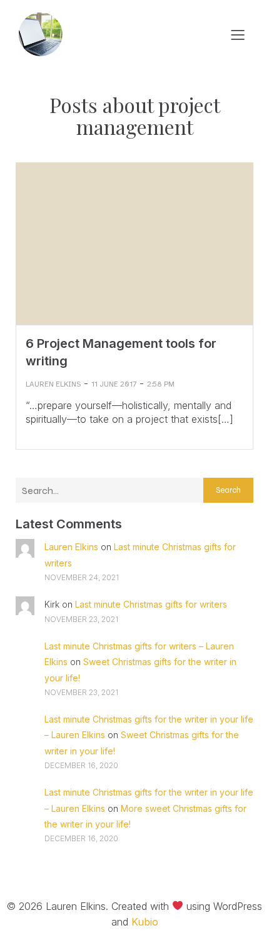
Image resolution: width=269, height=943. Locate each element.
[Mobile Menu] (237, 34)
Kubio (144, 922)
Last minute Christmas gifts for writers (151, 604)
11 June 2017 (113, 384)
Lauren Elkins (53, 384)
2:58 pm (161, 384)
